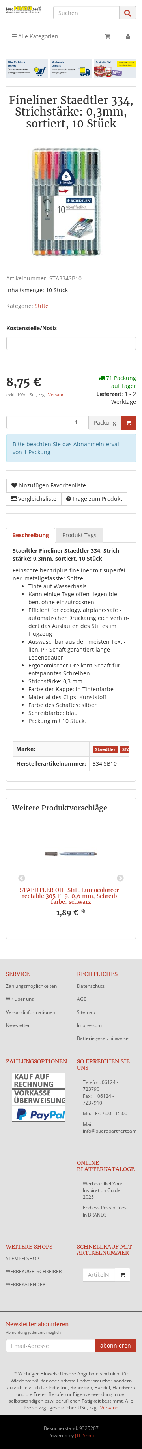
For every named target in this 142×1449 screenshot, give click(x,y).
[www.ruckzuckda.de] (23, 9)
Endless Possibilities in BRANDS (105, 1211)
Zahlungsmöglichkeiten (31, 986)
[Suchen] (127, 13)
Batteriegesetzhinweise (103, 1038)
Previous (21, 878)
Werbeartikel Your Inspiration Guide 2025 (103, 1190)
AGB (82, 999)
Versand (56, 394)
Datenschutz (91, 986)
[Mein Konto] (128, 36)
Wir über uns (20, 999)
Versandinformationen (30, 1012)
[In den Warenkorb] (128, 423)
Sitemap (86, 1012)
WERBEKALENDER (25, 1284)
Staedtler (105, 749)
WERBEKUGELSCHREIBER (34, 1271)
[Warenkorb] (107, 36)
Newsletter (18, 1025)
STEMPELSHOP (22, 1258)
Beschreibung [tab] (30, 535)
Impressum (89, 1025)
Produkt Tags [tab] (79, 535)
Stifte (42, 306)
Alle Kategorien (37, 36)
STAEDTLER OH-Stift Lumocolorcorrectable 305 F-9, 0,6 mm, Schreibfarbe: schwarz (71, 896)
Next (120, 878)
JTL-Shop (84, 1435)
